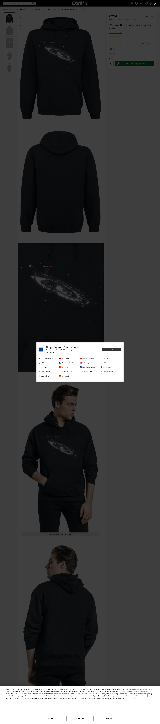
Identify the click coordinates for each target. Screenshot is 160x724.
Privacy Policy (132, 698)
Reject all (80, 718)
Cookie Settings (87, 698)
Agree (50, 718)
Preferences (109, 718)
